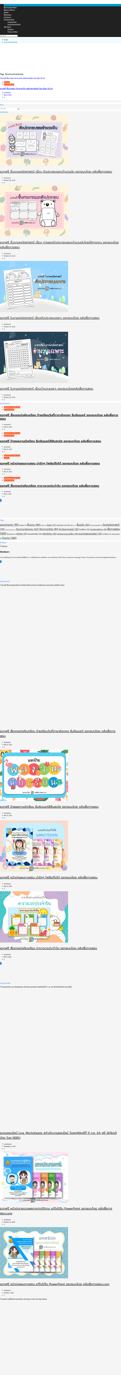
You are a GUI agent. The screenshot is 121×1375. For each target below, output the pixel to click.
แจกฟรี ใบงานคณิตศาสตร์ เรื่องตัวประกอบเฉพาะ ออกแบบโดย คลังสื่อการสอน (49, 318)
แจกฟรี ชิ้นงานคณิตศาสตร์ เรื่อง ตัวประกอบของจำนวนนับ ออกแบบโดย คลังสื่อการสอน (56, 171)
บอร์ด (43, 525)
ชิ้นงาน (34, 525)
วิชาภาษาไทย (48, 529)
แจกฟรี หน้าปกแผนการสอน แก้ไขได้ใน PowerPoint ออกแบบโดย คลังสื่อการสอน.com (54, 1284)
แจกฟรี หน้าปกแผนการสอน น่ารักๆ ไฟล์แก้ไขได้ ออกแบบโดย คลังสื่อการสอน (50, 463)
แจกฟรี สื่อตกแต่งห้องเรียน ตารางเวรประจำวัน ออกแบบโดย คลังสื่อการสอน (49, 486)
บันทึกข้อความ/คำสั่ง (64, 525)
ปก (74, 525)
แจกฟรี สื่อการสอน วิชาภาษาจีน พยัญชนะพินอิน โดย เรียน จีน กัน (26, 88)
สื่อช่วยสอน (7, 15)
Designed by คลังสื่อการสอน (12, 407)
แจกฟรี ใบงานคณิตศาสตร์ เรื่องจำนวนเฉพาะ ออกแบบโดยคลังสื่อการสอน (46, 388)
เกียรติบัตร (49, 533)
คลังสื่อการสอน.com (7, 1)
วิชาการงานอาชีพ (96, 525)
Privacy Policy (13, 32)
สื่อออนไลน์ (11, 534)
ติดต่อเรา (11, 29)
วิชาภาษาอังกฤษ (27, 529)
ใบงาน (9, 538)
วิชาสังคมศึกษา (98, 529)
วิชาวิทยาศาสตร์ (68, 529)
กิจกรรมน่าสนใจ (9, 19)
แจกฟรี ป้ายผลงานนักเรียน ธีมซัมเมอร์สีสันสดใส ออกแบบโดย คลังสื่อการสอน (50, 441)
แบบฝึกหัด (106, 534)
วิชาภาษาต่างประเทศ (10, 529)
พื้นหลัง (83, 525)
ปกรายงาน (7, 17)
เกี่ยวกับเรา (7, 27)
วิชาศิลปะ (84, 529)
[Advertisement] (60, 58)
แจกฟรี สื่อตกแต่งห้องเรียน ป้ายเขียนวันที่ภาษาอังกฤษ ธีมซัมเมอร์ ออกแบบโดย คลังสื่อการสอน (59, 417)
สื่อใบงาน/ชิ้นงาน (9, 10)
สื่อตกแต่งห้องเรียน (10, 7)
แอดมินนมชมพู (8, 1144)
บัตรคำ (51, 525)
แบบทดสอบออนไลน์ (14, 24)
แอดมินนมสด (7, 92)
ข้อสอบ (6, 12)
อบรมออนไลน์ (12, 22)
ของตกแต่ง (9, 525)
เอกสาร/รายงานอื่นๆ (67, 533)
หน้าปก (21, 533)
